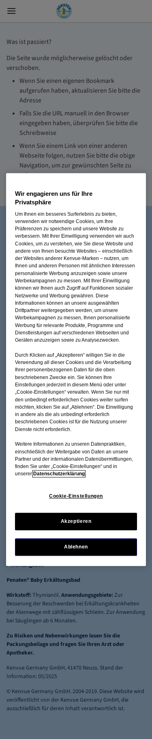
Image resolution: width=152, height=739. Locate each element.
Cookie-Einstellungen (76, 496)
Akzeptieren (76, 521)
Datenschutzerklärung (59, 474)
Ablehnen (76, 547)
